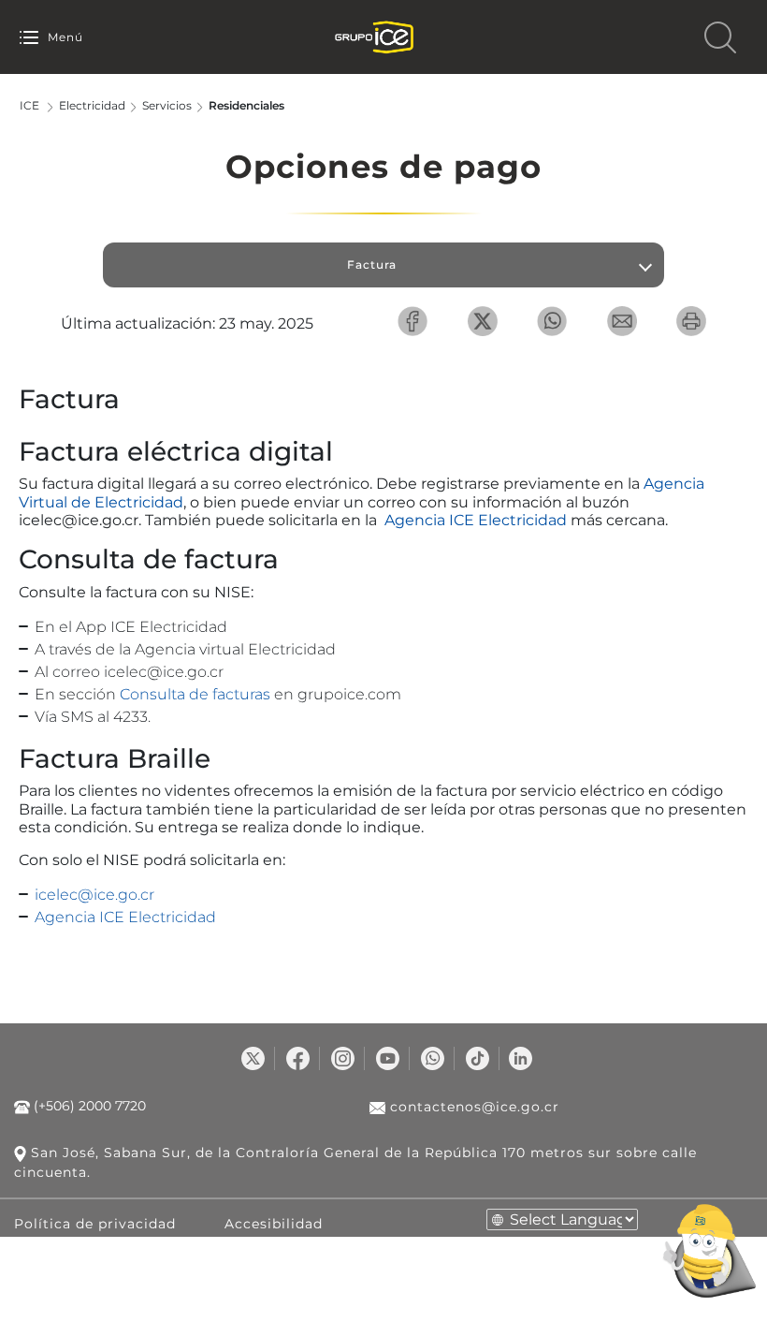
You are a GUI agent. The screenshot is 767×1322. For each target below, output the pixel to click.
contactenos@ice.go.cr (472, 1106)
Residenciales (246, 105)
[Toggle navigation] (28, 37)
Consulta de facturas (195, 694)
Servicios (167, 105)
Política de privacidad (95, 1223)
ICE (29, 105)
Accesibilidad (273, 1223)
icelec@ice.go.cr (94, 894)
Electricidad (92, 105)
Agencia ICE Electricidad (475, 520)
